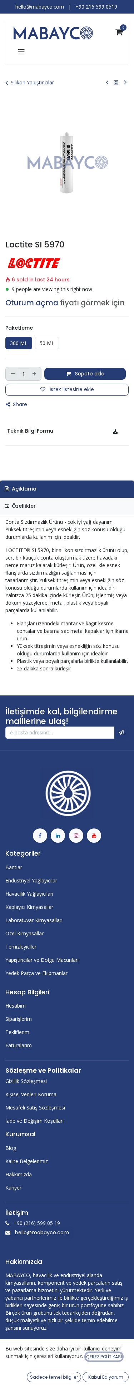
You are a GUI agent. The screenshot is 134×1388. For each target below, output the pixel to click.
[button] (121, 733)
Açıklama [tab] (23, 488)
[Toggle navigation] (21, 51)
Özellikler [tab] (23, 506)
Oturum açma (31, 303)
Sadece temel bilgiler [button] (54, 1377)
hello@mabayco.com (42, 1232)
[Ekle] (34, 374)
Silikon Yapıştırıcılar (32, 82)
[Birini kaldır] (12, 374)
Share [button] (19, 404)
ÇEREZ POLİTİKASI (104, 1357)
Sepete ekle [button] (89, 373)
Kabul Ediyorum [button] (105, 1377)
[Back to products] (116, 82)
